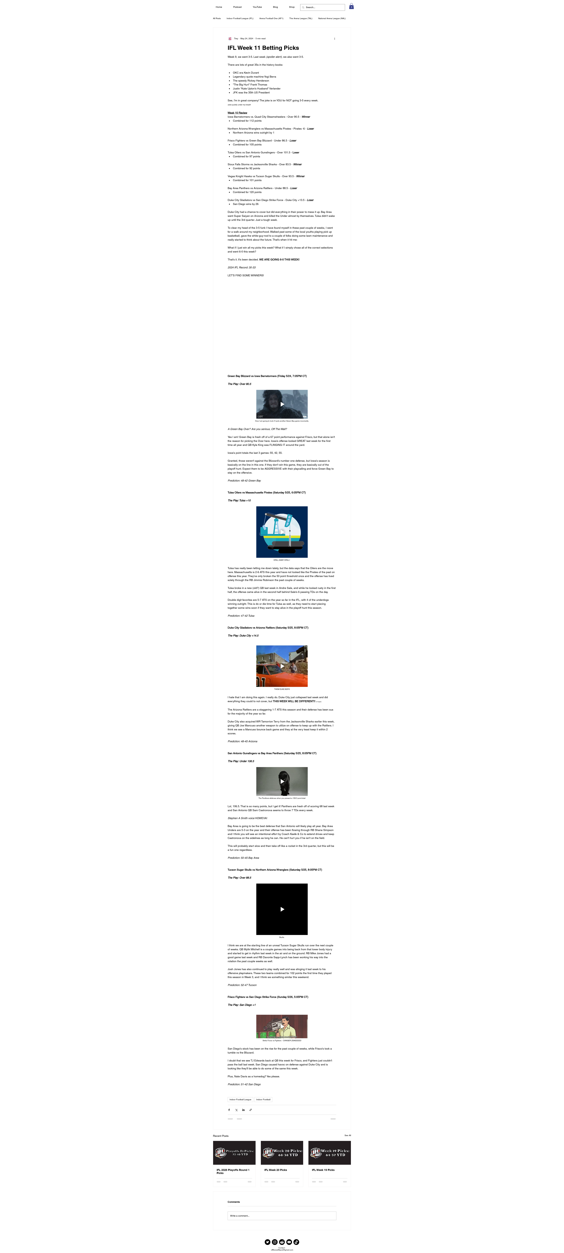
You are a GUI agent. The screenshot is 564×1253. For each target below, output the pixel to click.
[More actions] (334, 38)
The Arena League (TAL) (300, 18)
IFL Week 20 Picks (275, 1169)
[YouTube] (289, 1245)
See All (348, 1135)
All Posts (217, 18)
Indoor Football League (240, 1099)
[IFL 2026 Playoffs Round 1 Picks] (234, 1153)
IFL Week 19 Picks (323, 1169)
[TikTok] (296, 1245)
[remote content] (282, 321)
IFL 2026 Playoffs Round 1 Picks (233, 1171)
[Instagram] (275, 1245)
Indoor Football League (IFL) (240, 18)
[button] (351, 6)
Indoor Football (263, 1099)
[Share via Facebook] (229, 1109)
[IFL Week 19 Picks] (329, 1153)
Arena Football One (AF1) (271, 18)
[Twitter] (267, 1245)
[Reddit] (282, 1245)
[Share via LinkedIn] (243, 1109)
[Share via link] (250, 1109)
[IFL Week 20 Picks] (282, 1153)
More (320, 18)
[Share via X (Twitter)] (236, 1109)
